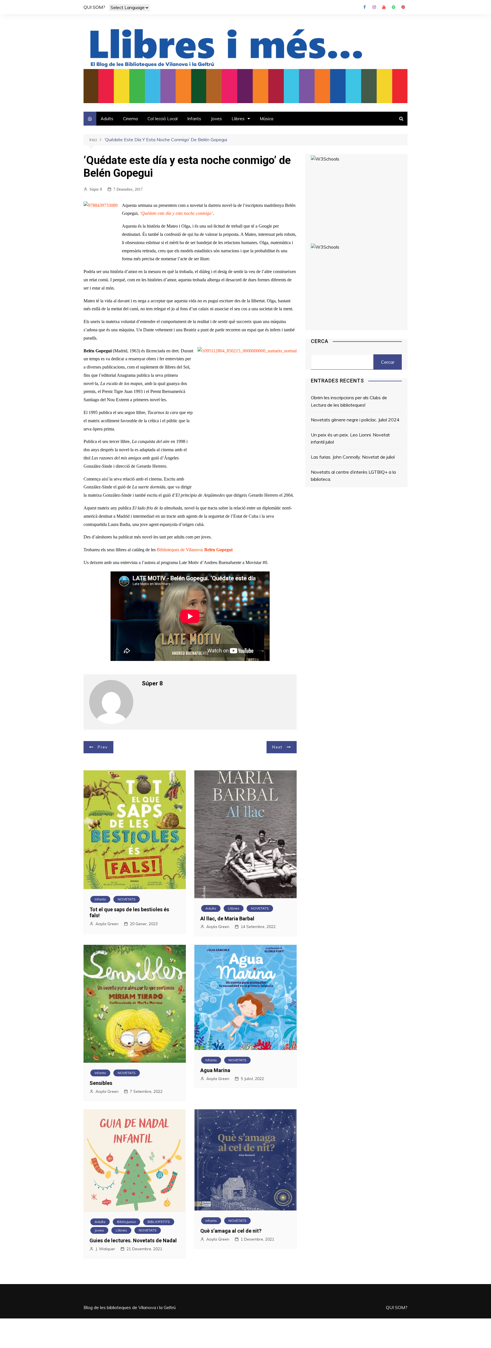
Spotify (393, 7)
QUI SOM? (94, 7)
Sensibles (101, 1083)
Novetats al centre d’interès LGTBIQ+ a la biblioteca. (353, 475)
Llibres (238, 118)
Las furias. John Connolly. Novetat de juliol (353, 457)
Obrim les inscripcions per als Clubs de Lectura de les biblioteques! (349, 401)
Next (277, 747)
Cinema (130, 118)
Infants (194, 118)
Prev (102, 747)
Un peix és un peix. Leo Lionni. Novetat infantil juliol (350, 438)
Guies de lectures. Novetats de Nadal (133, 1240)
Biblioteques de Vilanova (179, 549)
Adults (107, 118)
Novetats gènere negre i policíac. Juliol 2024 (355, 420)
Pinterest (403, 7)
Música (266, 118)
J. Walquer (105, 1248)
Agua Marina (215, 1070)
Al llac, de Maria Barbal (227, 918)
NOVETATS (127, 899)
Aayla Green (106, 923)
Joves (216, 118)
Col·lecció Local (162, 118)
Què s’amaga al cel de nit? (230, 1231)
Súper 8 (96, 189)
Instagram (374, 7)
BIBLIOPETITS (158, 1222)
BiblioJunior (126, 1222)
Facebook (364, 7)
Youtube (384, 7)
